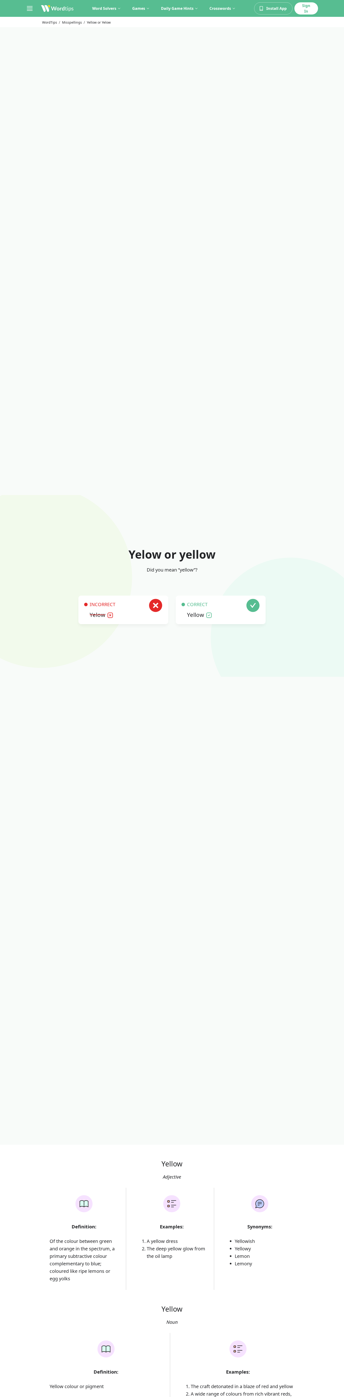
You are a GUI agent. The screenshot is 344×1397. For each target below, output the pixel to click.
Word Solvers (104, 8)
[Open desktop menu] (29, 8)
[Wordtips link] (57, 8)
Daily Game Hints (177, 8)
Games (138, 8)
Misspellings (72, 22)
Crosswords (220, 8)
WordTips (49, 22)
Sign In (306, 8)
